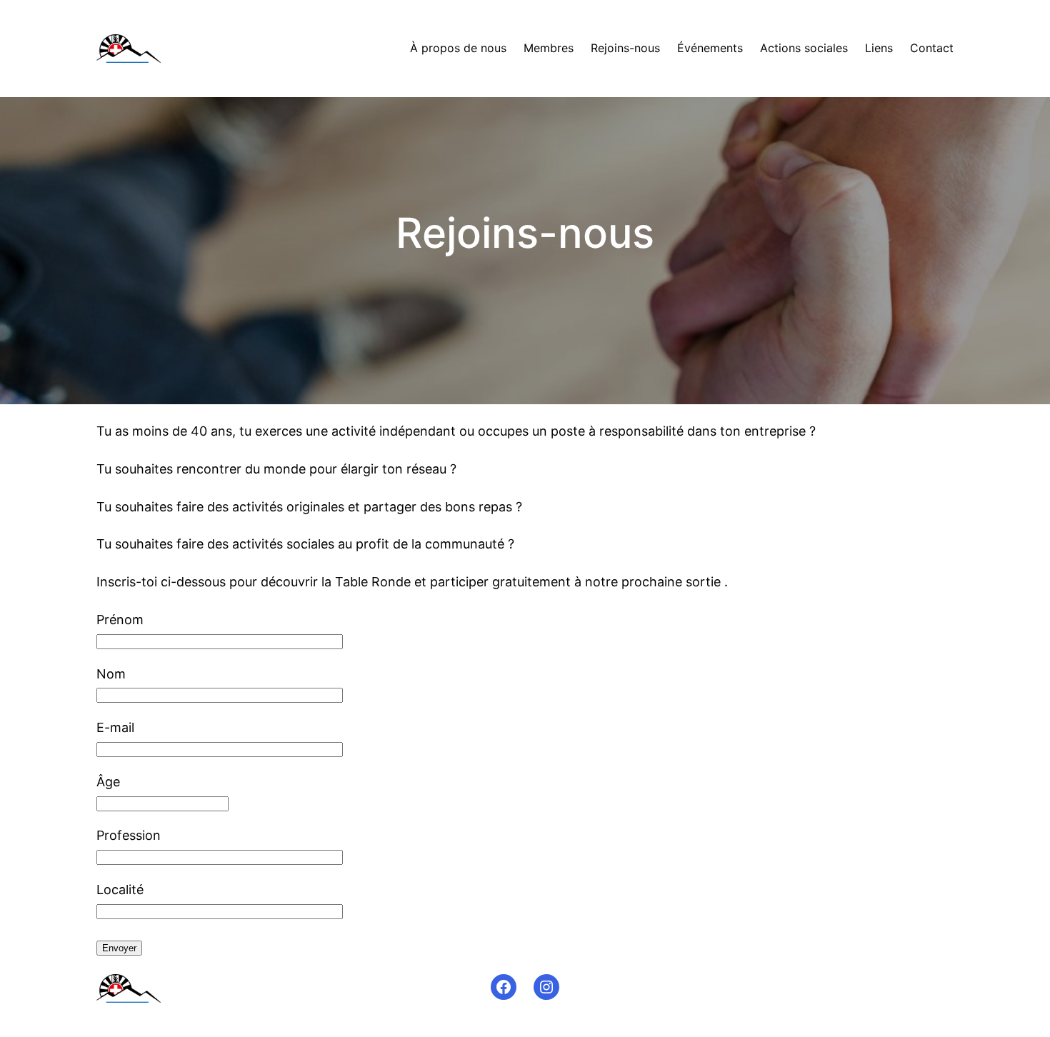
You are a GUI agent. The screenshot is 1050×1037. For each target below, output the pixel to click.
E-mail (115, 727)
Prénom (120, 619)
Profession (128, 835)
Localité (120, 889)
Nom (111, 673)
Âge (108, 781)
